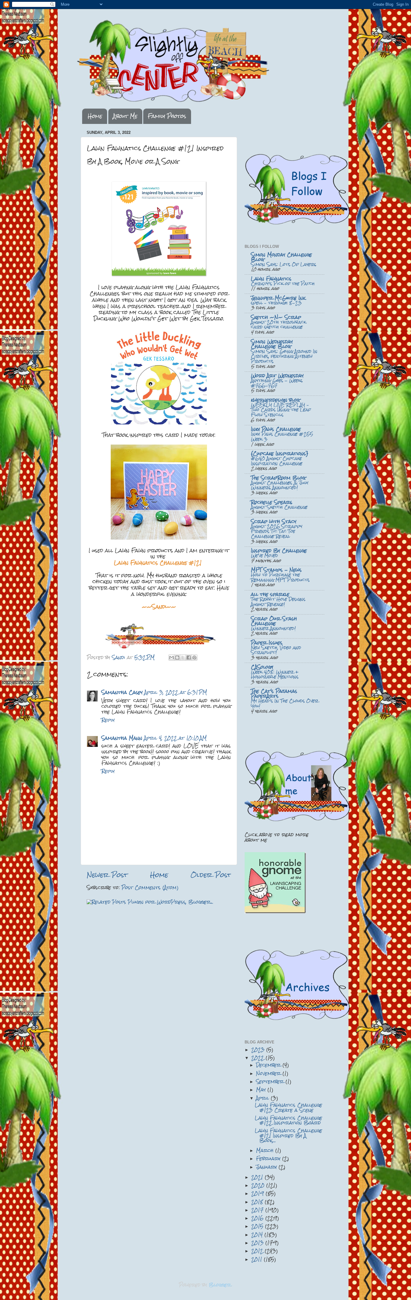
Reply (108, 720)
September (271, 1081)
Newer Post (107, 875)
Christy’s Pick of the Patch (283, 283)
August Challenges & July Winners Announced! (279, 485)
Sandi (119, 657)
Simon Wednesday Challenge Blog (272, 344)
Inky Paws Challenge (276, 429)
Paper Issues (267, 642)
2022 (258, 1057)
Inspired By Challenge (279, 550)
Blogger (220, 1284)
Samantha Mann (121, 738)
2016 (258, 1218)
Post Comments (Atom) (150, 887)
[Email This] (171, 658)
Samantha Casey (122, 692)
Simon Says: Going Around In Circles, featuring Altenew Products (284, 356)
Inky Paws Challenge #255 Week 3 (282, 437)
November (269, 1073)
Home (95, 116)
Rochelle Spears (271, 502)
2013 (258, 1242)
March (265, 1150)
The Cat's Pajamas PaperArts (274, 693)
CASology (262, 667)
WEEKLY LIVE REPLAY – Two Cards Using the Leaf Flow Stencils (281, 409)
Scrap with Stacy (273, 521)
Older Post (210, 875)
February (269, 1158)
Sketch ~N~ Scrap (276, 317)
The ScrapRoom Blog (278, 477)
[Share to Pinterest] (194, 658)
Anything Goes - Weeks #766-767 (277, 383)
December (269, 1065)
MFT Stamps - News (276, 570)
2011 (257, 1259)
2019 (258, 1193)
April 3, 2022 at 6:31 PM (175, 692)
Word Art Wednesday (277, 375)
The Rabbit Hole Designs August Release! (278, 602)
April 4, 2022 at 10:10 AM (175, 738)
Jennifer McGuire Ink (278, 298)
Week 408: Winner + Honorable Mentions (275, 674)
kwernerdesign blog (275, 400)
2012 (258, 1250)
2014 (257, 1234)
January (267, 1167)
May (261, 1089)
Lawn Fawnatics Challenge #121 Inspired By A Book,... (288, 1135)
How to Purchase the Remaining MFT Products (280, 577)
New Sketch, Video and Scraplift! (276, 650)
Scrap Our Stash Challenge (274, 621)
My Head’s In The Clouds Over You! (284, 703)
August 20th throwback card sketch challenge (278, 325)
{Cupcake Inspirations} (279, 453)
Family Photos (167, 116)
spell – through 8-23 (276, 302)
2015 (258, 1226)
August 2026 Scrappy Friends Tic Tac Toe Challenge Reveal (276, 531)
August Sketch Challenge (279, 507)
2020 (258, 1185)
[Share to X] (183, 658)
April (263, 1098)
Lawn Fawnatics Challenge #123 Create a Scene (288, 1107)
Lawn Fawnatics (271, 278)
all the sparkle (270, 594)
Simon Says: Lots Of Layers (283, 264)
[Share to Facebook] (189, 658)
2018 (258, 1201)
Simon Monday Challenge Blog (281, 257)
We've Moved (264, 555)
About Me (125, 116)
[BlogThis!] (177, 658)
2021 (258, 1177)
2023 (258, 1049)
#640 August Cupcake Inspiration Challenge (276, 461)
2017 (258, 1210)
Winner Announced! (273, 628)
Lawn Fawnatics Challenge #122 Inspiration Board (288, 1120)
